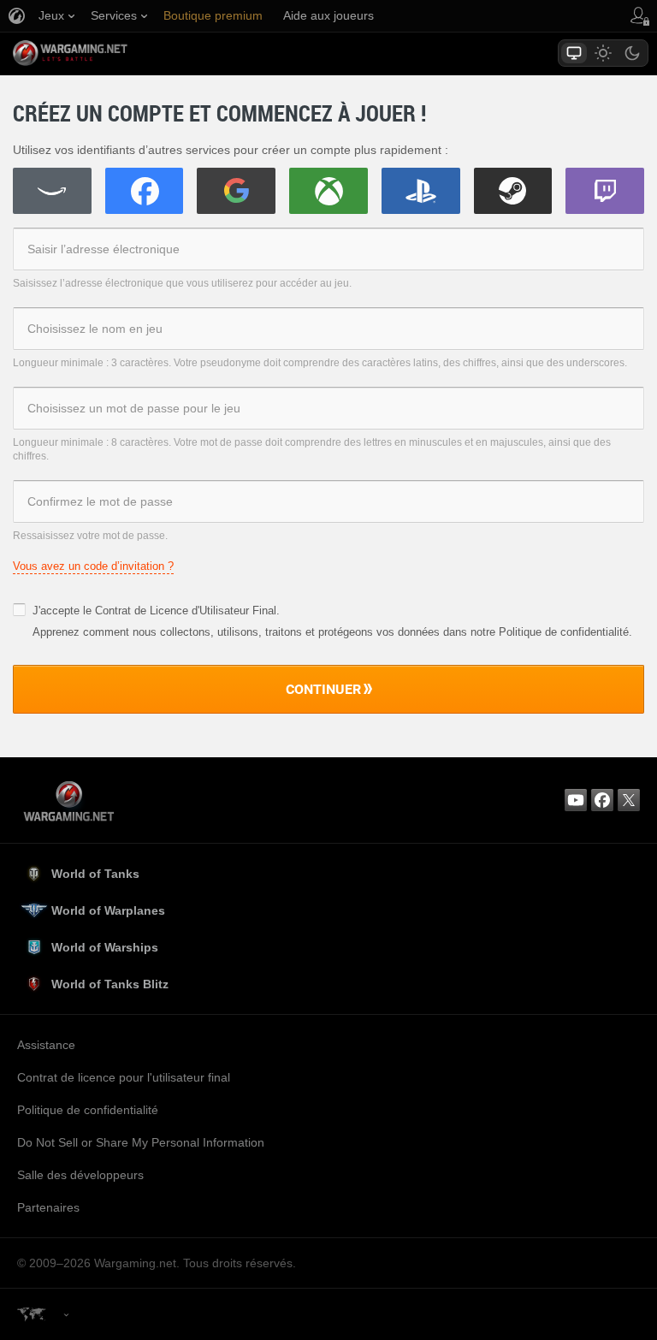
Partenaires (48, 1207)
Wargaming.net (100, 53)
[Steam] (513, 191)
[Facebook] (144, 191)
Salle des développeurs (80, 1175)
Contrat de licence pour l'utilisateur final (123, 1077)
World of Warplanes (108, 910)
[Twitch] (604, 191)
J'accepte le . (156, 610)
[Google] (236, 191)
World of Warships (104, 947)
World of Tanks (95, 873)
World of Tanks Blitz (110, 984)
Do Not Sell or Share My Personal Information (140, 1142)
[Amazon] (52, 191)
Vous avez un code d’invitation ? (93, 566)
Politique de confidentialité (87, 1110)
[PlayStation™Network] (421, 191)
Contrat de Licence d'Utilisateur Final (185, 610)
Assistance (46, 1045)
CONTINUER (323, 688)
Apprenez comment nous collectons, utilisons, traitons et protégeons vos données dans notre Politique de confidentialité (331, 632)
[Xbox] (328, 191)
